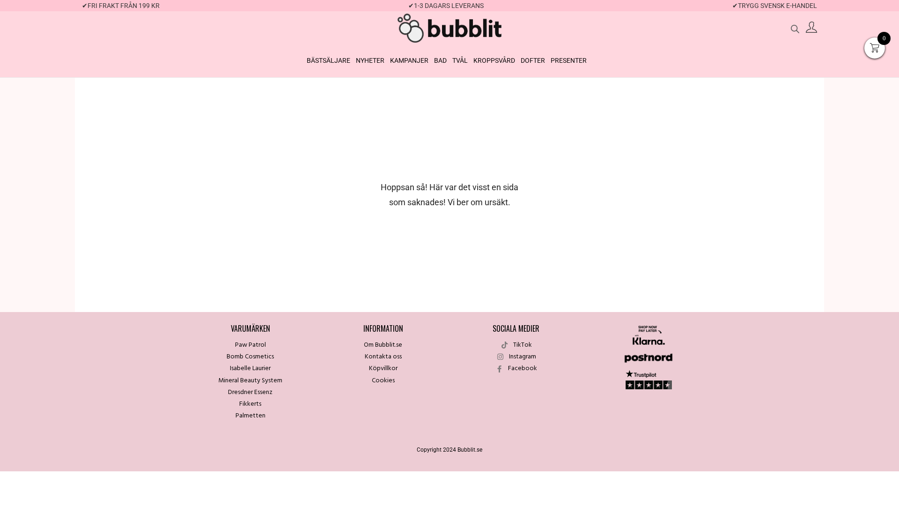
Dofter (533, 60)
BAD (440, 60)
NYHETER (370, 60)
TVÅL (460, 60)
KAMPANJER (409, 60)
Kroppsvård (494, 60)
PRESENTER (569, 60)
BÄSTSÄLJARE (328, 60)
